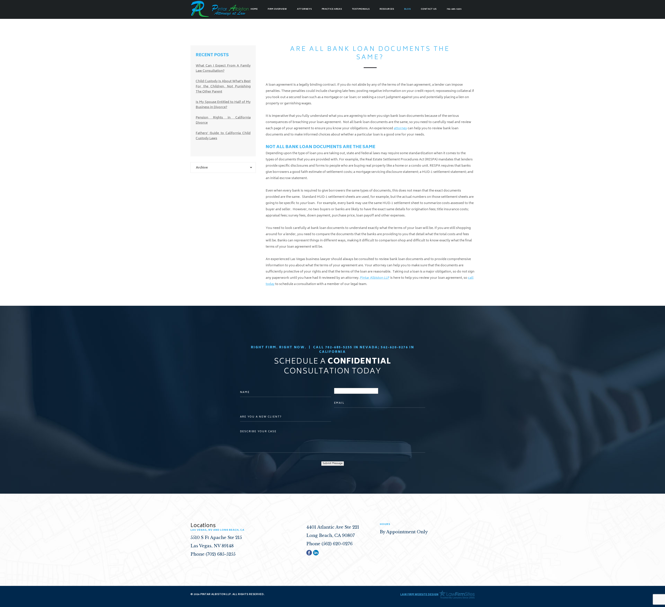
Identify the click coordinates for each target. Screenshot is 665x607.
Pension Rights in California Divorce (223, 120)
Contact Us (429, 9)
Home (254, 9)
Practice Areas (332, 9)
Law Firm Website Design (419, 594)
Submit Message (333, 463)
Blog (407, 9)
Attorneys (304, 9)
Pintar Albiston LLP (374, 278)
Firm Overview (277, 9)
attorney (400, 128)
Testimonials (361, 9)
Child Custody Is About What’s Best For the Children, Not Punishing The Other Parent (223, 87)
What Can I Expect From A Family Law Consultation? (223, 68)
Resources (387, 9)
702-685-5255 (454, 9)
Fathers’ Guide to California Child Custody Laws (223, 136)
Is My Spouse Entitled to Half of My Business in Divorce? (223, 104)
